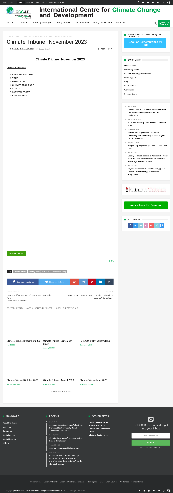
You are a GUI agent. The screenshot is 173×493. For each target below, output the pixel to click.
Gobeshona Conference (99, 428)
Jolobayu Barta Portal (98, 435)
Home (9, 36)
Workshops (129, 90)
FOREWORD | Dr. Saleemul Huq (95, 341)
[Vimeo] (163, 2)
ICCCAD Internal (9, 439)
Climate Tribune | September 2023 (57, 342)
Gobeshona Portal (97, 425)
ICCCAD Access (9, 435)
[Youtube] (158, 2)
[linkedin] (100, 282)
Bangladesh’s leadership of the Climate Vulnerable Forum (29, 296)
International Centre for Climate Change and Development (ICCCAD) (41, 490)
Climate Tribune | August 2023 (58, 380)
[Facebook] (138, 2)
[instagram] (168, 2)
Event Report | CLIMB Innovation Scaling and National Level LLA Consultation (90, 295)
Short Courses (130, 86)
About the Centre (10, 423)
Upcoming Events (131, 69)
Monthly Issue (34, 272)
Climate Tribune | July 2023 (93, 380)
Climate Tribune (39, 36)
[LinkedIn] (148, 2)
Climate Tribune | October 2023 (22, 380)
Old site (6, 443)
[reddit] (83, 282)
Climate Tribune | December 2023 (24, 341)
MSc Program (130, 77)
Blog (126, 81)
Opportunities (130, 65)
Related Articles (15, 308)
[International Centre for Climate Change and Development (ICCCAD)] (84, 6)
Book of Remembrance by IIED (145, 43)
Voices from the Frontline (146, 205)
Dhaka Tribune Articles (22, 36)
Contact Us (7, 431)
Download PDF (16, 253)
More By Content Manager (39, 308)
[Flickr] (153, 2)
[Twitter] (143, 2)
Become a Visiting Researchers (137, 73)
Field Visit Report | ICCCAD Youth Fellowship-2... (45, 2)
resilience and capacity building (54, 272)
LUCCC (91, 432)
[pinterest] (92, 282)
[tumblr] (109, 282)
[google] (74, 282)
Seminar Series (130, 94)
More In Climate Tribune (66, 308)
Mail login (7, 427)
